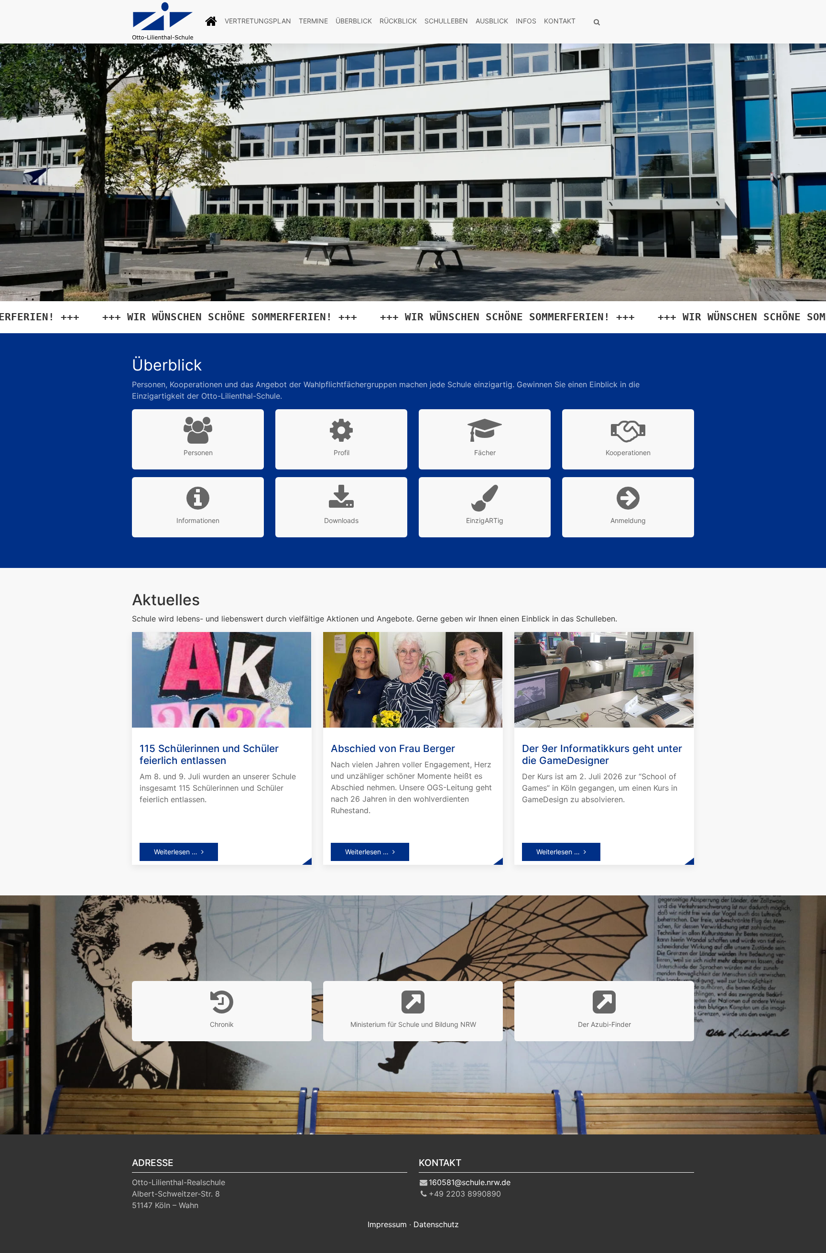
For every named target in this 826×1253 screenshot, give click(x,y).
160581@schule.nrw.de (470, 1182)
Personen (198, 452)
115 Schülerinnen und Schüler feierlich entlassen (209, 754)
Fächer (485, 452)
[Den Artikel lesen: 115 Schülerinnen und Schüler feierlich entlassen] (221, 679)
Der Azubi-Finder (604, 1024)
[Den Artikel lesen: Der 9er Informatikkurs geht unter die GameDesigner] (604, 679)
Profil (341, 452)
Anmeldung (628, 520)
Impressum (387, 1224)
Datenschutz (436, 1224)
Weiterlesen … (175, 852)
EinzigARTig (484, 520)
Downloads (341, 520)
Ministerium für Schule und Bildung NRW (413, 1024)
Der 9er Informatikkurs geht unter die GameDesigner (602, 754)
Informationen (197, 520)
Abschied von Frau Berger (393, 748)
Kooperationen (628, 452)
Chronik (222, 1024)
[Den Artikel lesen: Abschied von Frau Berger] (412, 679)
